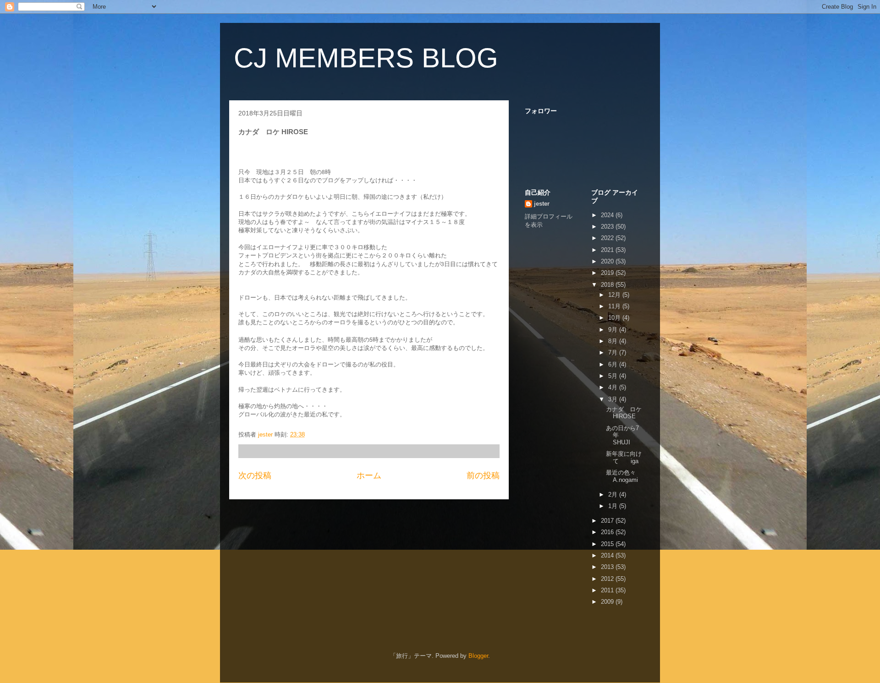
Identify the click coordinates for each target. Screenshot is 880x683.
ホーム (369, 475)
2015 (608, 544)
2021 (608, 249)
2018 (608, 284)
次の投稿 (254, 475)
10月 (615, 317)
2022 (608, 238)
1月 (613, 506)
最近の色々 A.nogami (624, 476)
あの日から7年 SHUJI (630, 435)
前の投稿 (483, 475)
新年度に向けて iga (624, 457)
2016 (608, 532)
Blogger (478, 655)
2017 (608, 520)
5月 (613, 375)
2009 (608, 601)
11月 (615, 306)
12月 (615, 294)
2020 (608, 261)
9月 (613, 329)
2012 (608, 578)
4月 (613, 387)
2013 (608, 566)
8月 (613, 341)
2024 (608, 215)
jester (542, 203)
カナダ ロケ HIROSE (624, 413)
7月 (613, 352)
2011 (608, 590)
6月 (613, 364)
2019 (608, 272)
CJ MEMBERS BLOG (366, 58)
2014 (608, 555)
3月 (613, 399)
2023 (608, 226)
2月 (613, 494)
